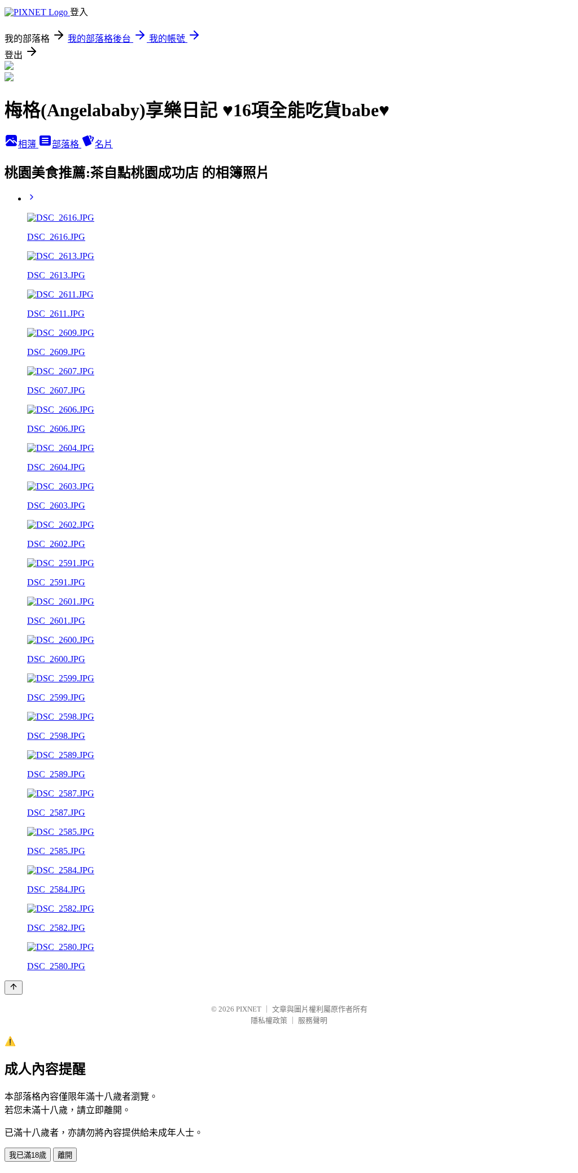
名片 (104, 144)
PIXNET (248, 1009)
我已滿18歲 (27, 1155)
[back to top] (14, 988)
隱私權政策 (269, 1020)
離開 (65, 1155)
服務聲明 (312, 1020)
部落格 (66, 144)
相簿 (28, 144)
